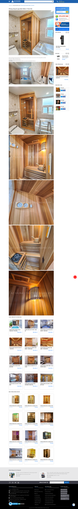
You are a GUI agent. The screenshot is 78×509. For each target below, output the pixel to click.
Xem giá (20, 407)
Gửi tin (66, 482)
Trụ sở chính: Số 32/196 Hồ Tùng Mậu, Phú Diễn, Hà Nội (19, 492)
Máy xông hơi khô (64, 491)
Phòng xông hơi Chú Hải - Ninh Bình (15, 384)
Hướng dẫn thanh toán (49, 502)
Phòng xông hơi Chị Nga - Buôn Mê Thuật (46, 384)
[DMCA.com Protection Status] (21, 503)
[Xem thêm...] (19, 332)
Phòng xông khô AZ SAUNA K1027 (46, 441)
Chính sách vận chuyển (49, 500)
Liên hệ (36, 493)
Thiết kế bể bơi (37, 497)
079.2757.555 (63, 16)
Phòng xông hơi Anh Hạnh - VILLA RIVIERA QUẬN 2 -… (46, 366)
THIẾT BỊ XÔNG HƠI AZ (39, 507)
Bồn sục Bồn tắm (64, 489)
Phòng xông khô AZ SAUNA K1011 (31, 459)
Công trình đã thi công (16, 5)
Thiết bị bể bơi (37, 495)
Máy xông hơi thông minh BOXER (64, 499)
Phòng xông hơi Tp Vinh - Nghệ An (31, 330)
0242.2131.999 (23, 499)
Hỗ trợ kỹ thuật (48, 491)
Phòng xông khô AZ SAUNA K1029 (31, 441)
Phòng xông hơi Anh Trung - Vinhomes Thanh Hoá (30, 384)
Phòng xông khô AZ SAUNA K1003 (46, 405)
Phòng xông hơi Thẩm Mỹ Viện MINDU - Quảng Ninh (30, 348)
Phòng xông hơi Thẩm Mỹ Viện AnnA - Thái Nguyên (46, 348)
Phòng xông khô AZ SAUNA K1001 (46, 423)
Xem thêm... (67, 79)
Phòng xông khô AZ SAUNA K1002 (15, 405)
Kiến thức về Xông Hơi (49, 493)
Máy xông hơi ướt (64, 493)
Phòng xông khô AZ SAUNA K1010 (31, 405)
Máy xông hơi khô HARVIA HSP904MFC (61, 47)
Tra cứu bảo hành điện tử (49, 489)
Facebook (64, 90)
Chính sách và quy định (49, 497)
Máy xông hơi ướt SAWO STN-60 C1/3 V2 (65, 57)
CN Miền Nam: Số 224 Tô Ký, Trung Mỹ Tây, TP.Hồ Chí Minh (19, 495)
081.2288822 (13, 496)
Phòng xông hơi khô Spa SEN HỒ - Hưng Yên (15, 348)
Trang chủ (10, 5)
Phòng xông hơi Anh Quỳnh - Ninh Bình (14, 366)
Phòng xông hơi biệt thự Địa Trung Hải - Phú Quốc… (14, 330)
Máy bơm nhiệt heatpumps (37, 503)
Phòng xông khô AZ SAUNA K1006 (46, 459)
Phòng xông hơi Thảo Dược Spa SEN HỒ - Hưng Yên (46, 330)
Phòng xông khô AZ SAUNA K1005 (31, 423)
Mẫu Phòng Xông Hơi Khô (14, 391)
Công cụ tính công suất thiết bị (50, 504)
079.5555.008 (64, 95)
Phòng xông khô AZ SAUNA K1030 (15, 459)
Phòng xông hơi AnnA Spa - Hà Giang (30, 366)
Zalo (61, 90)
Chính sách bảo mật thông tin (51, 495)
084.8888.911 (64, 107)
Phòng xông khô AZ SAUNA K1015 (15, 441)
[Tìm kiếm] (53, 1)
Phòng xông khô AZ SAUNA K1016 (15, 423)
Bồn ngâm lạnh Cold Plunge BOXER (64, 496)
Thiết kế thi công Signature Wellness (38, 500)
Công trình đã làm (59, 64)
